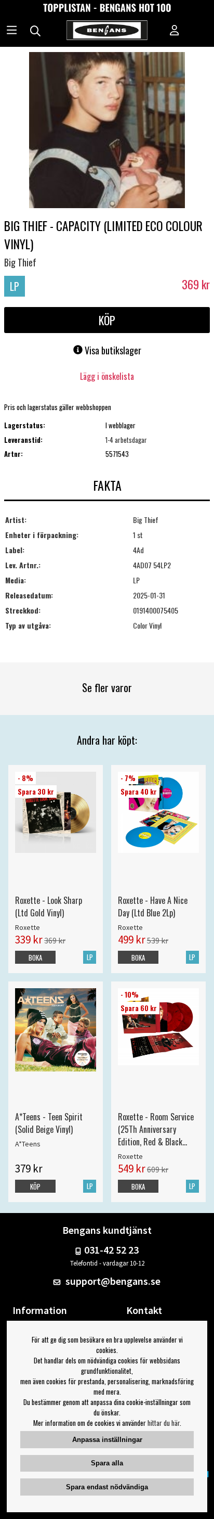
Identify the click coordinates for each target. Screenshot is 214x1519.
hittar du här (164, 1423)
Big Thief (20, 262)
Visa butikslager (112, 350)
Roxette (27, 927)
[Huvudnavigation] (12, 31)
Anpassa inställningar (107, 1440)
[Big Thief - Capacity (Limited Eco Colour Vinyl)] (107, 131)
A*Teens (28, 1143)
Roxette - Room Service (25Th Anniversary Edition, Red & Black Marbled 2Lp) (156, 1129)
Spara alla (107, 1463)
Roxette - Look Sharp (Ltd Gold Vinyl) (48, 906)
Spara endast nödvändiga (107, 1487)
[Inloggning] (174, 31)
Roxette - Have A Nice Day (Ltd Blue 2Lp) (153, 906)
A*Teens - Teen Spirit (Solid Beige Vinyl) (49, 1122)
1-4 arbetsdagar (126, 440)
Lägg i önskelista (107, 376)
